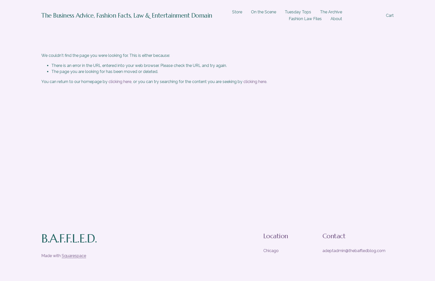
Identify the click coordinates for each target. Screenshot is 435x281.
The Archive (331, 12)
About (336, 18)
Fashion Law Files (305, 18)
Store (237, 12)
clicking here (119, 81)
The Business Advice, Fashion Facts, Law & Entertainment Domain (126, 15)
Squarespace (74, 255)
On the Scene (263, 12)
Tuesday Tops (298, 12)
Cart (390, 15)
